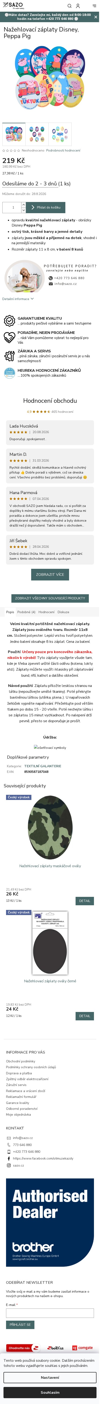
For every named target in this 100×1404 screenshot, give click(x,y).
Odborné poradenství (21, 1109)
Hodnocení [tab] (46, 612)
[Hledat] (68, 6)
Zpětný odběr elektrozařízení (27, 1079)
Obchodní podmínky (20, 1061)
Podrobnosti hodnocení (63, 150)
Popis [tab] (10, 612)
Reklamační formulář (21, 1097)
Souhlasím (50, 1392)
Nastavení (50, 1377)
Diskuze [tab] (63, 612)
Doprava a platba (19, 1073)
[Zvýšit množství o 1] (23, 205)
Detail (84, 901)
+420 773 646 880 (26, 1151)
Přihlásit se (20, 1325)
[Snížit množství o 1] (23, 210)
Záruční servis (16, 1085)
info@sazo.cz (23, 1138)
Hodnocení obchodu (50, 401)
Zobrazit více (50, 574)
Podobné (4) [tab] (26, 612)
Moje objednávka (18, 1114)
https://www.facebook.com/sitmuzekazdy (43, 1158)
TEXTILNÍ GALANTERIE (42, 766)
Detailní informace (15, 299)
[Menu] (94, 6)
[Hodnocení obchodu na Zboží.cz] (23, 1347)
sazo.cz (18, 1165)
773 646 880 (22, 1145)
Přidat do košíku (48, 207)
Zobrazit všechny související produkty (50, 598)
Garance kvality (17, 1103)
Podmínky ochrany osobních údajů (31, 1067)
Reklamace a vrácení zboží (25, 1091)
